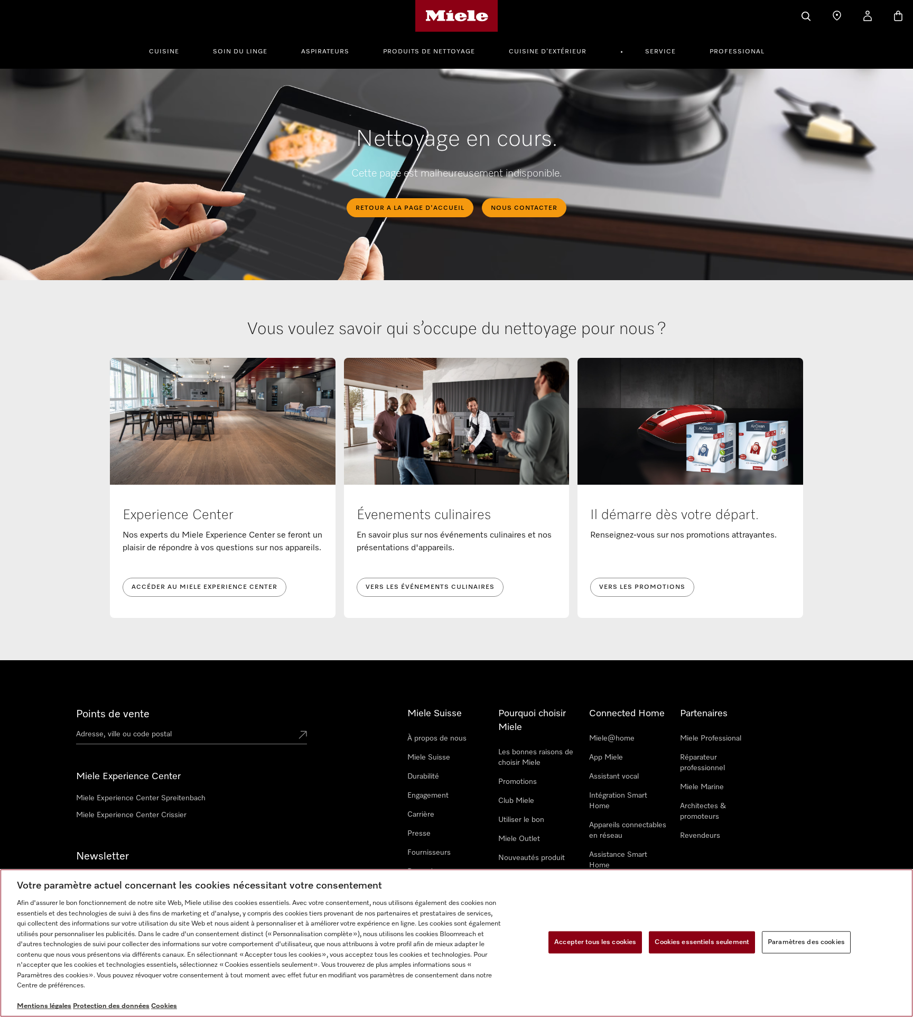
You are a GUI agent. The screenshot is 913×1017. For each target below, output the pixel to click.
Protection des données (111, 1006)
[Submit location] (303, 736)
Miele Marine (702, 787)
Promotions (517, 781)
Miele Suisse (428, 757)
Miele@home (612, 738)
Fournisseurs (429, 852)
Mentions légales (44, 1006)
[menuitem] (170, 50)
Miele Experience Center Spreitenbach (141, 798)
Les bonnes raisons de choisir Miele (535, 757)
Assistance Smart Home (618, 860)
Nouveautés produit (531, 858)
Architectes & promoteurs (703, 811)
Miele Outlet (519, 839)
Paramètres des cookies (806, 942)
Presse (419, 833)
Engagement (428, 795)
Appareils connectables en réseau (627, 830)
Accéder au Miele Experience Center (204, 587)
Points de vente (113, 714)
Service (660, 52)
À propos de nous (437, 738)
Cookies (164, 1006)
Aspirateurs (325, 52)
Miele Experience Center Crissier (131, 815)
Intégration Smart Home (618, 801)
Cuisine (164, 52)
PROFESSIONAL (737, 52)
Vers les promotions (642, 587)
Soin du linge (240, 52)
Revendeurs (700, 835)
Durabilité (423, 776)
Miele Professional (710, 738)
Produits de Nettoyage (429, 52)
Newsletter (102, 856)
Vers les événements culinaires (430, 587)
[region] (456, 943)
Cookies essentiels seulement (702, 942)
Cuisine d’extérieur (547, 52)
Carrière (420, 814)
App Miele (606, 757)
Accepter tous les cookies (595, 942)
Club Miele (516, 801)
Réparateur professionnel (702, 763)
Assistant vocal (614, 776)
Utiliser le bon (521, 820)
